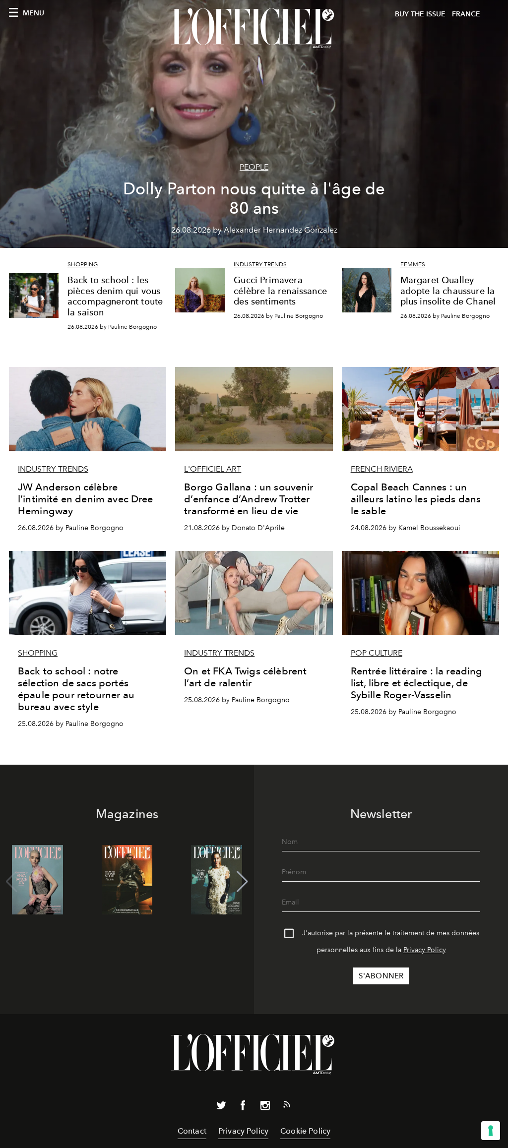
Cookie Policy (305, 1131)
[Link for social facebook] (243, 1107)
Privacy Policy (424, 950)
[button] (242, 882)
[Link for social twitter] (221, 1107)
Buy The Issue (420, 14)
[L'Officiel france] (254, 28)
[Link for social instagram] (265, 1107)
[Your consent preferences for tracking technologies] (490, 1130)
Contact (192, 1131)
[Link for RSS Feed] (287, 1106)
